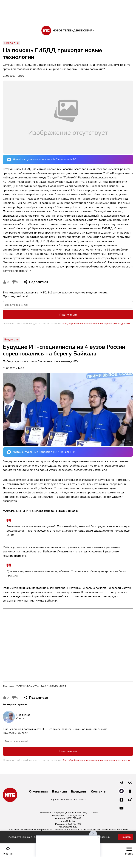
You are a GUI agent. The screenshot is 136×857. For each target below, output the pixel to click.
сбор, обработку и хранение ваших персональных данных (96, 323)
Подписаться (68, 315)
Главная (8, 853)
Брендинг (79, 792)
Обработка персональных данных (68, 799)
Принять (126, 837)
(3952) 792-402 (73, 818)
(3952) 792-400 (73, 824)
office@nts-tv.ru (76, 815)
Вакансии (59, 792)
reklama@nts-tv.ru (68, 826)
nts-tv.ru (64, 829)
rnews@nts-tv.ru (68, 821)
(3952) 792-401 (59, 815)
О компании (38, 792)
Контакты (98, 792)
